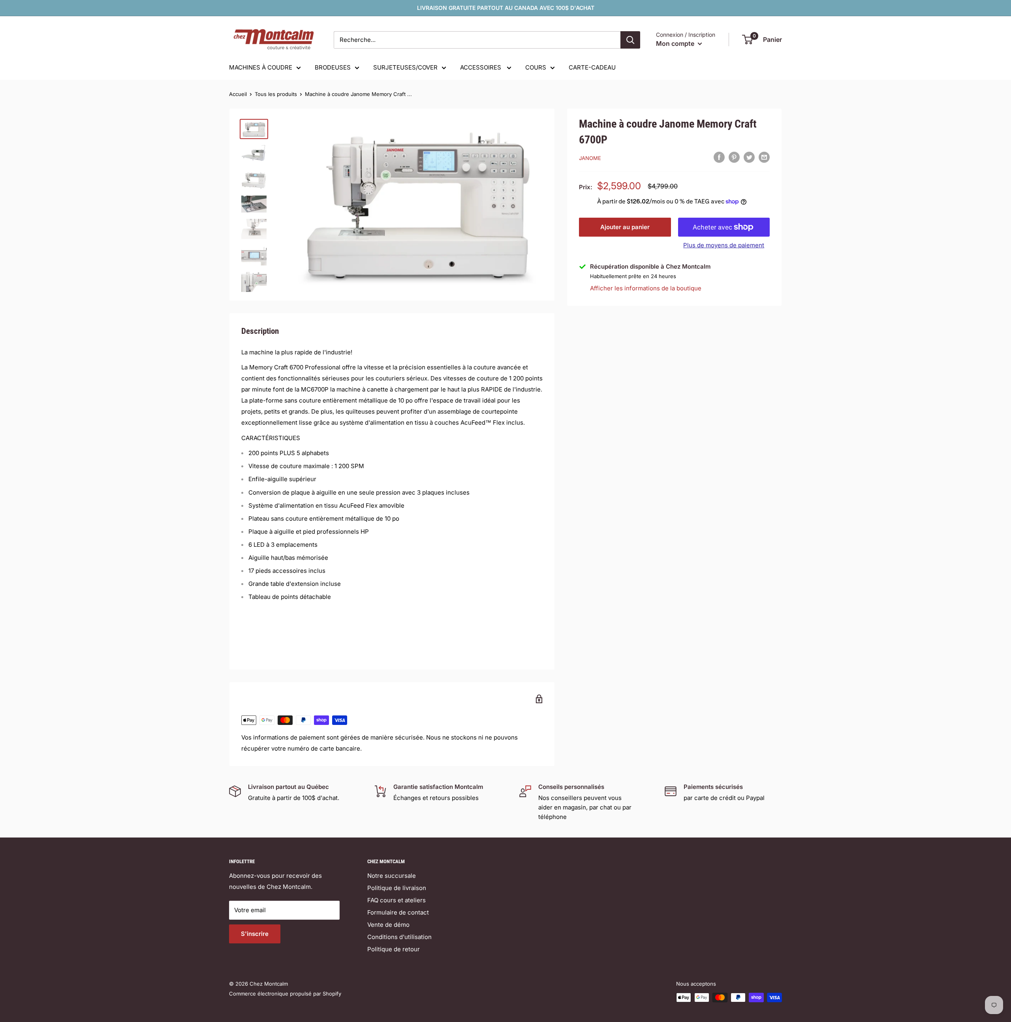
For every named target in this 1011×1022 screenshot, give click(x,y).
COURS (535, 67)
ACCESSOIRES (481, 67)
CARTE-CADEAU (592, 67)
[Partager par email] (764, 157)
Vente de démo (388, 924)
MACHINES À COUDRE (260, 67)
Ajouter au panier (625, 227)
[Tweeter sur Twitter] (749, 157)
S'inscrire (255, 933)
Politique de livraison (396, 888)
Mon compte (676, 43)
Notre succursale (391, 875)
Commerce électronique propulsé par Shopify (285, 993)
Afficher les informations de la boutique (645, 288)
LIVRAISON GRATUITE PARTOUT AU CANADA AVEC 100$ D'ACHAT (505, 7)
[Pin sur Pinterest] (734, 157)
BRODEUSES (333, 67)
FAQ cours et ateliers (396, 900)
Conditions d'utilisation (399, 937)
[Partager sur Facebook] (719, 157)
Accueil (238, 94)
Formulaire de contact (398, 912)
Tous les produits (276, 94)
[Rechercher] (630, 40)
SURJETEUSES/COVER (405, 67)
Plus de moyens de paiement (723, 245)
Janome (590, 158)
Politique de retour (393, 949)
